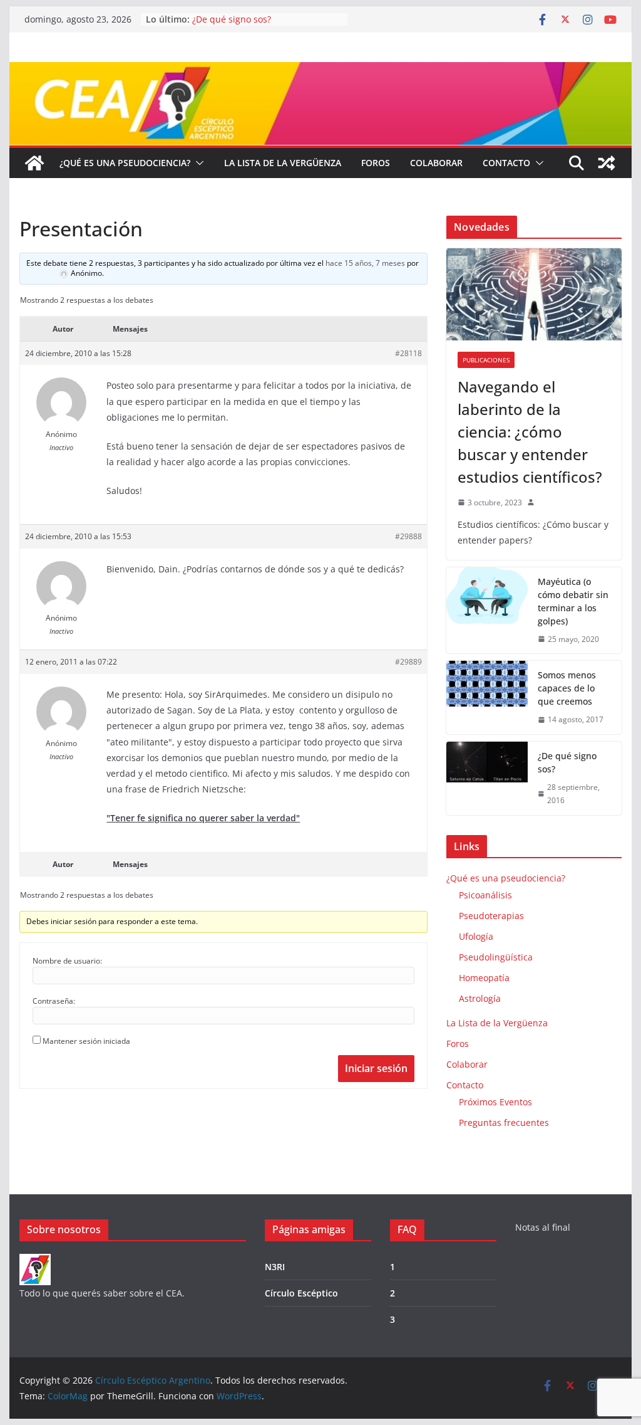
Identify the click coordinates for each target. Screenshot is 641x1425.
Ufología (476, 936)
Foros (375, 163)
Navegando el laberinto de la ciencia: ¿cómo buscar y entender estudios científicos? (530, 431)
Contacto (506, 163)
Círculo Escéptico (301, 1293)
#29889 (408, 661)
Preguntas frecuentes (504, 1122)
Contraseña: (54, 1001)
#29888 (408, 536)
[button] (197, 163)
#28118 (408, 353)
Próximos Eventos (495, 1102)
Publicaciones (486, 359)
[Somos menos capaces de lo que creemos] (487, 697)
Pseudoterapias (491, 916)
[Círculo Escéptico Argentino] (34, 163)
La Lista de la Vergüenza (282, 163)
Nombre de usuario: (67, 960)
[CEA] (35, 1262)
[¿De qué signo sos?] (487, 778)
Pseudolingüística (496, 957)
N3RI (275, 1267)
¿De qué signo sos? (231, 19)
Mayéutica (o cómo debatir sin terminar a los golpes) (573, 601)
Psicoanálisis (485, 895)
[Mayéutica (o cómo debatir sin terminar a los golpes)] (487, 610)
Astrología (480, 998)
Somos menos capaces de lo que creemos (567, 688)
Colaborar (436, 163)
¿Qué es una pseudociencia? (124, 163)
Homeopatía (484, 978)
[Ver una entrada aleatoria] (607, 163)
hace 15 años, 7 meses (365, 263)
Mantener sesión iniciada (86, 1041)
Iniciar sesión (376, 1068)
